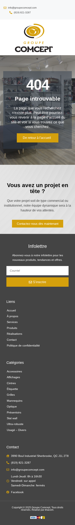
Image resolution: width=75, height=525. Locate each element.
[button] (6, 37)
